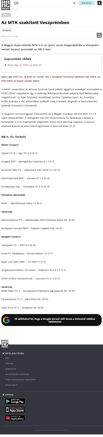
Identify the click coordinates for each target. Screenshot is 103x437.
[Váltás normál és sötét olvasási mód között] (74, 3)
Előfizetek (86, 3)
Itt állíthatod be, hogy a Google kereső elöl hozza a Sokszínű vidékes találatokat (54, 320)
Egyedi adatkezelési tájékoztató (20, 380)
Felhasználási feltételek (17, 374)
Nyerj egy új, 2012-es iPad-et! (25, 65)
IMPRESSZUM (10, 369)
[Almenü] (16, 3)
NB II (6, 15)
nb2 (16, 9)
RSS (7, 358)
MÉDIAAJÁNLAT (11, 385)
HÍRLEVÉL (9, 364)
